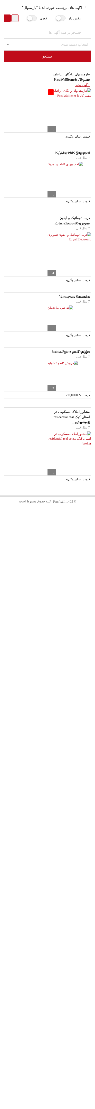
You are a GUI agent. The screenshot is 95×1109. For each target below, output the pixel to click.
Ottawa (47, 642)
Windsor (47, 854)
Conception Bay (47, 927)
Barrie (47, 959)
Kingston (47, 1033)
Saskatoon (48, 875)
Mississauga (47, 632)
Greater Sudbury (47, 1023)
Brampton (47, 653)
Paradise (47, 949)
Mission (47, 1012)
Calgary (47, 685)
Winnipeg (47, 674)
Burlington (47, 727)
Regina (47, 885)
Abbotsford (47, 1001)
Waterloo (47, 759)
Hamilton (47, 716)
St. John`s (47, 917)
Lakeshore (47, 864)
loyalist (48, 1054)
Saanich (47, 843)
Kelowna (47, 980)
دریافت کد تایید (47, 538)
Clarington (47, 822)
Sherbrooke (48, 896)
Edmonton (47, 706)
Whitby (47, 811)
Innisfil (48, 970)
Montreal (47, 621)
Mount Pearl (47, 938)
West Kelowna (47, 991)
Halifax (47, 790)
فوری (43, 18)
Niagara (47, 780)
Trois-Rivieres (47, 1075)
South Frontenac (47, 1044)
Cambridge (47, 748)
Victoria (47, 832)
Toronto (47, 600)
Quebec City (47, 663)
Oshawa (47, 801)
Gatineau (47, 695)
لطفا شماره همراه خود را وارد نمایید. (62, 511)
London (47, 769)
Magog (47, 906)
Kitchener (47, 737)
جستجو (48, 56)
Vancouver (47, 611)
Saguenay (47, 1065)
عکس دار (75, 18)
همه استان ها (47, 590)
